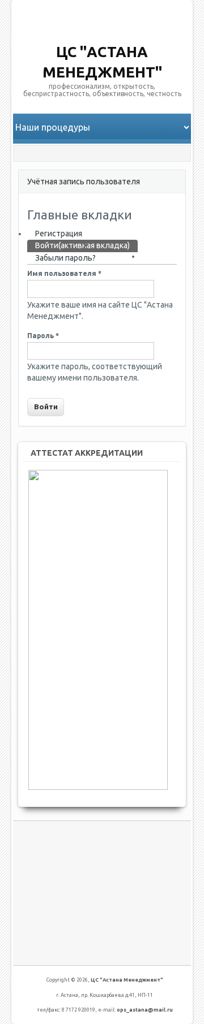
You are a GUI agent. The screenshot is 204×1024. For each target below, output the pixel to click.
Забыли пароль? (65, 257)
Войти (82, 245)
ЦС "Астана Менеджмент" (127, 980)
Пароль (43, 335)
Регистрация (58, 233)
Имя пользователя (64, 273)
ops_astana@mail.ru (145, 1010)
